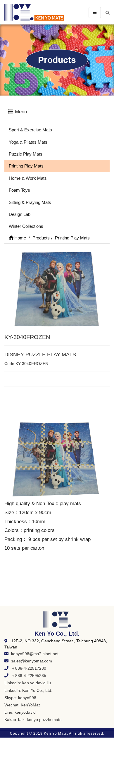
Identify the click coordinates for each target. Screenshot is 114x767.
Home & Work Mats (28, 178)
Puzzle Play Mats (25, 153)
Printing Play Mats (26, 165)
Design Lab (19, 214)
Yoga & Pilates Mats (28, 142)
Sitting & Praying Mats (30, 202)
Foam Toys (19, 190)
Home (19, 237)
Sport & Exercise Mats (30, 129)
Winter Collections (26, 226)
